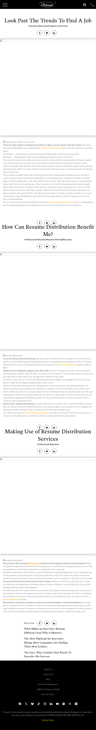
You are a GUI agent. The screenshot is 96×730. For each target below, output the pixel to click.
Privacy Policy (48, 694)
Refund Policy (48, 720)
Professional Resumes (35, 239)
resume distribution (67, 364)
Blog (48, 679)
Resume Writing (54, 239)
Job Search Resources (48, 684)
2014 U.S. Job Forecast (51, 148)
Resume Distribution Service (61, 202)
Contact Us (48, 674)
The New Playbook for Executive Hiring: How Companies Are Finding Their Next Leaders (46, 642)
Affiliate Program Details (48, 689)
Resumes (67, 239)
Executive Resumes (38, 26)
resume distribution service (36, 413)
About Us (48, 669)
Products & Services (58, 26)
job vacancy (33, 563)
